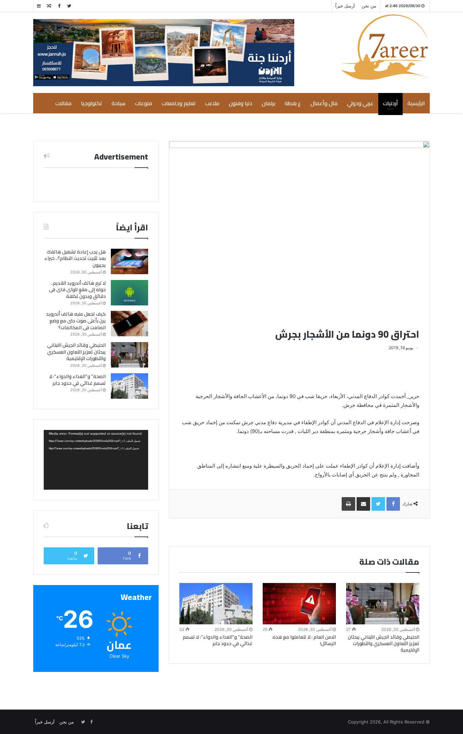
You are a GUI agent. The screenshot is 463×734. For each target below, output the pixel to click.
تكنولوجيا (91, 103)
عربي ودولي (360, 103)
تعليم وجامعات (179, 103)
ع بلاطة (293, 103)
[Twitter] (69, 6)
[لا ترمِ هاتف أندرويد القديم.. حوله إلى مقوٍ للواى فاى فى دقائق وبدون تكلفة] (129, 292)
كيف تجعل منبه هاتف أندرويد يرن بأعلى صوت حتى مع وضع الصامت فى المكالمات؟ (76, 320)
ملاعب (212, 103)
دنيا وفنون (240, 103)
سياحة (118, 103)
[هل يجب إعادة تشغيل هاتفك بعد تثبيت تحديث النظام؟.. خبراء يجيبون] (129, 261)
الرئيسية (416, 103)
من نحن (369, 5)
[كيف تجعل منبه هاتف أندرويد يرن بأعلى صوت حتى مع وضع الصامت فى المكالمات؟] (129, 323)
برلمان (268, 103)
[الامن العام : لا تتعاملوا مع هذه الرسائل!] (299, 603)
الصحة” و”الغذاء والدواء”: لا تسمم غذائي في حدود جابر (218, 640)
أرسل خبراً (345, 5)
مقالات (63, 103)
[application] (96, 460)
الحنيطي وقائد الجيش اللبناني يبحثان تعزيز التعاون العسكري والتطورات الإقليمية (383, 643)
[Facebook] (59, 6)
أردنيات (390, 103)
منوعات (143, 103)
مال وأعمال (324, 103)
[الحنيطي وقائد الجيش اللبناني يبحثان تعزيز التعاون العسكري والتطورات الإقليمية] (382, 603)
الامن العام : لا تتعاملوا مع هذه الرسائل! (304, 640)
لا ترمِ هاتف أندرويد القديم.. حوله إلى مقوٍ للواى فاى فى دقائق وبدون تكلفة (77, 290)
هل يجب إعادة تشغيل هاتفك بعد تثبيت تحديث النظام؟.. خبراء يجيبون (75, 258)
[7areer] (385, 47)
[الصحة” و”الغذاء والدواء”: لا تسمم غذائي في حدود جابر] (216, 603)
